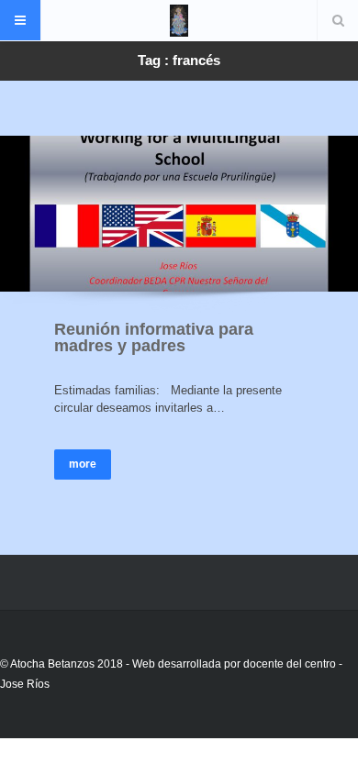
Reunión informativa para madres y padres (153, 337)
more (82, 464)
